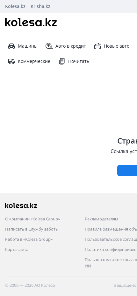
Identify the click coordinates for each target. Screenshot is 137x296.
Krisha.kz (40, 6)
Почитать (78, 61)
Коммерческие (34, 61)
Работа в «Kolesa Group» (29, 239)
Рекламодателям (101, 219)
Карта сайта (16, 249)
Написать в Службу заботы (32, 229)
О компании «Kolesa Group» (32, 219)
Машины (28, 46)
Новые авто (116, 46)
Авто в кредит (70, 46)
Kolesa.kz (15, 6)
